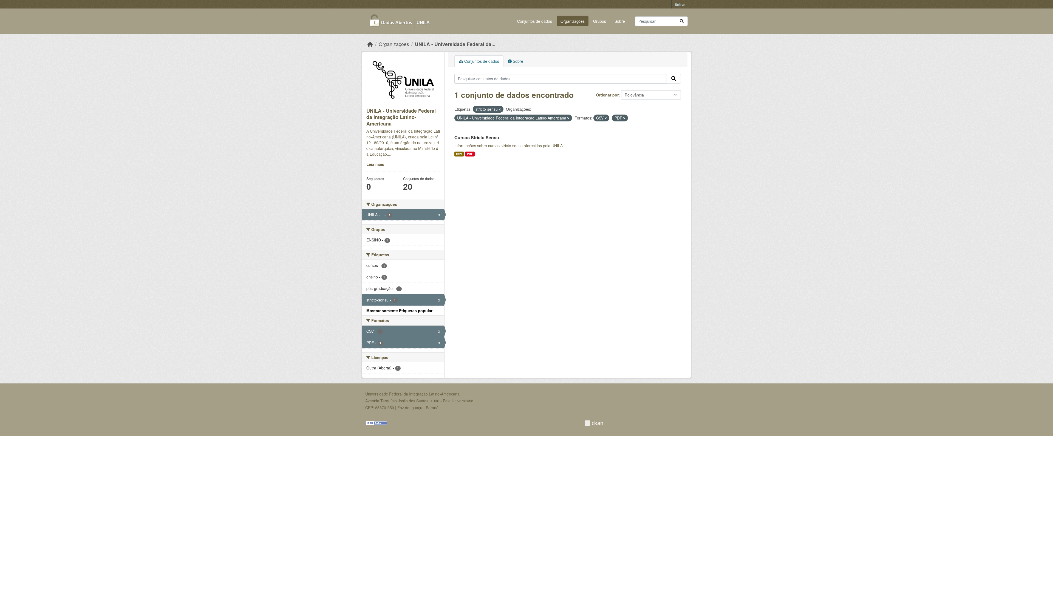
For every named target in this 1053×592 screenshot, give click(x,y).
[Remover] (500, 109)
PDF (470, 154)
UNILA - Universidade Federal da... (455, 44)
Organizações (573, 21)
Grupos (599, 21)
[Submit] (681, 21)
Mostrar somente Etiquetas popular (399, 310)
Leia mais (375, 164)
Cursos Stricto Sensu (476, 137)
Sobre (620, 21)
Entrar (680, 4)
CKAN (594, 423)
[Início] (370, 44)
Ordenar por (607, 95)
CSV (459, 154)
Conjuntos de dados (534, 21)
